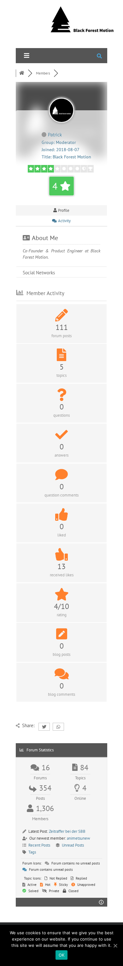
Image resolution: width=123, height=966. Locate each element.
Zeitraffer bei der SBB (67, 831)
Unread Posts (73, 845)
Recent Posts (39, 845)
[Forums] (21, 73)
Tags (32, 852)
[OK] (115, 945)
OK (62, 955)
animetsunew (78, 838)
